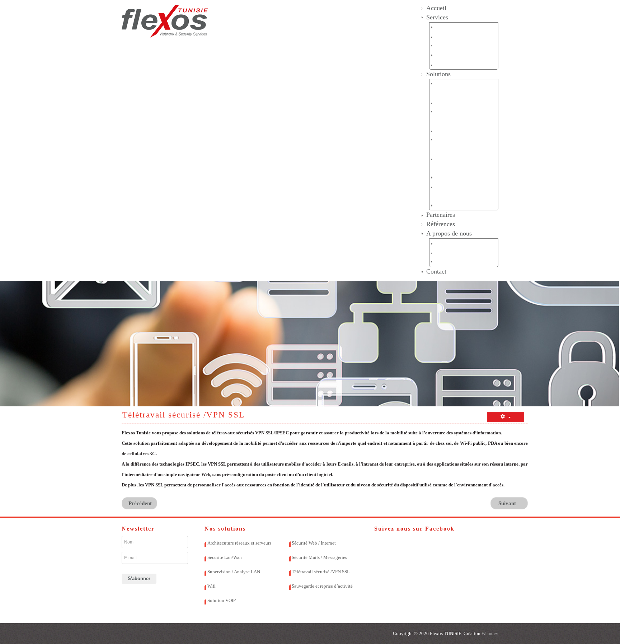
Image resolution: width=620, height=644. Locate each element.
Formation (447, 64)
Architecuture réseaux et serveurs (239, 543)
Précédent (139, 503)
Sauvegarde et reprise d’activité (322, 586)
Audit (442, 27)
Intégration (448, 46)
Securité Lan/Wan (456, 102)
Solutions (438, 74)
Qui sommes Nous (457, 243)
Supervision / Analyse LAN (233, 571)
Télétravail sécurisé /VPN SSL (321, 571)
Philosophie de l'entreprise (465, 262)
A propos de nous (449, 233)
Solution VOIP (453, 205)
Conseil (444, 36)
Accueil (436, 7)
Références (440, 224)
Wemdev (489, 633)
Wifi (440, 177)
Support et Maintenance (462, 55)
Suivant (507, 503)
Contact (436, 271)
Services (437, 17)
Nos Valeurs (449, 252)
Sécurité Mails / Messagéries (319, 557)
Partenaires (440, 214)
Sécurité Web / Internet (461, 130)
